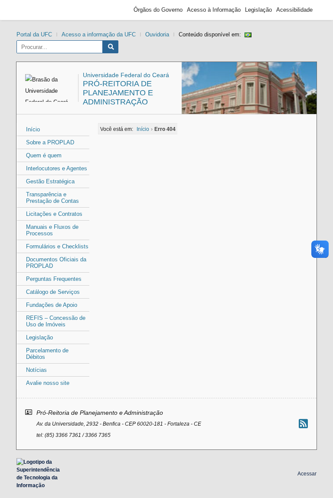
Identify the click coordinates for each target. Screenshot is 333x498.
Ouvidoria (157, 34)
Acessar (307, 474)
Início (33, 129)
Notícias (36, 370)
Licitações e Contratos (54, 214)
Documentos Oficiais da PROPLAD (56, 262)
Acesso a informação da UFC (99, 34)
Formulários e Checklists (57, 246)
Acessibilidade (294, 10)
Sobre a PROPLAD (50, 142)
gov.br (36, 10)
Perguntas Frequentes (54, 279)
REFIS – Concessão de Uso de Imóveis (55, 321)
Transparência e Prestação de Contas (52, 197)
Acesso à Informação (214, 10)
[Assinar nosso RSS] (303, 424)
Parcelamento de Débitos (47, 353)
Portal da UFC (34, 34)
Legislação (258, 10)
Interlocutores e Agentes (56, 168)
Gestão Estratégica (50, 181)
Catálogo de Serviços (53, 292)
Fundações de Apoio (51, 305)
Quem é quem (44, 155)
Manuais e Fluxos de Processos (52, 230)
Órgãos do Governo (158, 10)
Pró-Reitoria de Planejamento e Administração (118, 92)
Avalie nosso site (47, 383)
